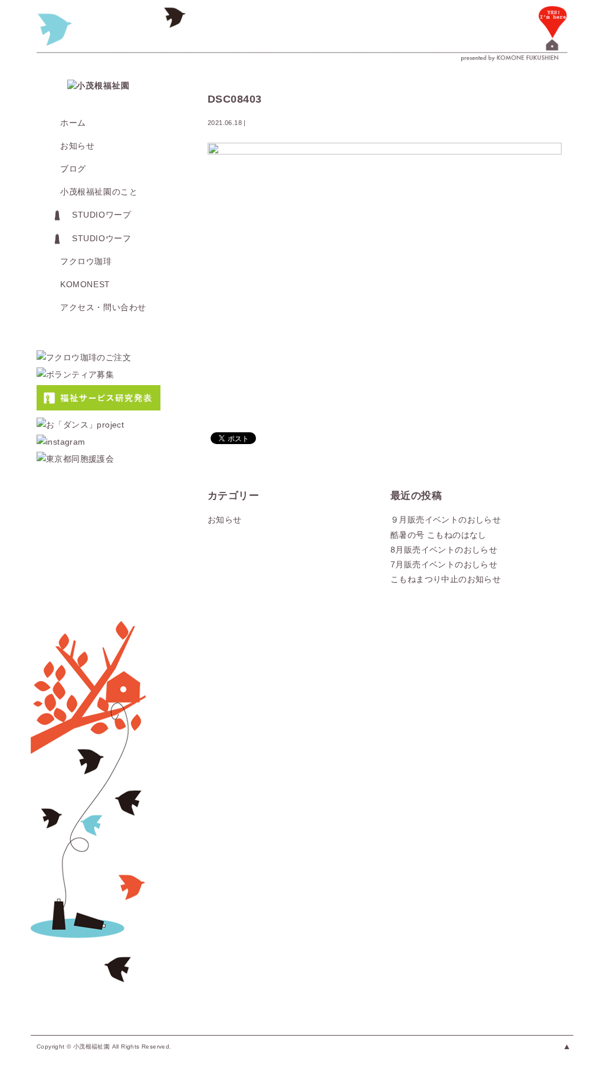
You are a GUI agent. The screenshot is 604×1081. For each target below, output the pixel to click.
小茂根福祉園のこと (98, 191)
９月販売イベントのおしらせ (445, 519)
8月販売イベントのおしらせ (443, 549)
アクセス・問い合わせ (103, 307)
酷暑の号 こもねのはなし (438, 535)
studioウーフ (101, 238)
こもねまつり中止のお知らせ (445, 579)
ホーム (73, 122)
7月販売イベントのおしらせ (443, 564)
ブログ (73, 168)
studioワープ (101, 214)
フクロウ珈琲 (86, 261)
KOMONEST (85, 284)
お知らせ (77, 145)
